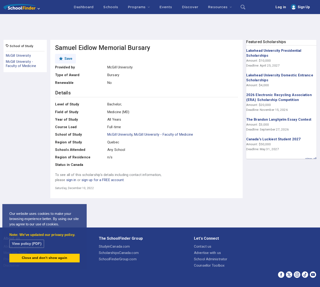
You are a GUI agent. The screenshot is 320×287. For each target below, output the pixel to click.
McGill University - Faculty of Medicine (21, 64)
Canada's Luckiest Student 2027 (273, 139)
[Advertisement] (160, 26)
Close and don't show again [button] (44, 258)
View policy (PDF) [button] (26, 244)
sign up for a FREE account (103, 180)
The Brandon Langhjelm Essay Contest (279, 119)
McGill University (18, 55)
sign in (71, 180)
